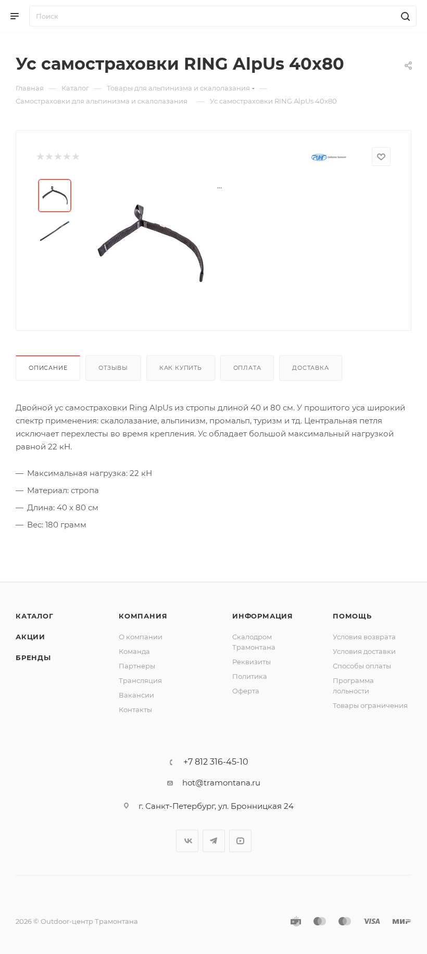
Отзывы (113, 367)
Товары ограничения (370, 705)
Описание (48, 367)
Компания (143, 616)
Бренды (33, 657)
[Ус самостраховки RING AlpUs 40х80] (149, 244)
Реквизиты (251, 662)
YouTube (240, 841)
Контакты (135, 709)
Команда (134, 651)
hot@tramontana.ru (221, 783)
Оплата (247, 367)
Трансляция (140, 680)
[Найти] (404, 16)
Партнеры (137, 666)
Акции (30, 637)
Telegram (214, 841)
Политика (249, 676)
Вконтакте (187, 841)
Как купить (180, 367)
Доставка (310, 367)
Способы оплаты (362, 666)
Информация (262, 616)
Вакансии (136, 695)
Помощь (352, 616)
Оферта (245, 691)
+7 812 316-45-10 (215, 762)
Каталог (35, 616)
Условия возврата (364, 637)
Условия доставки (364, 651)
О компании (140, 637)
